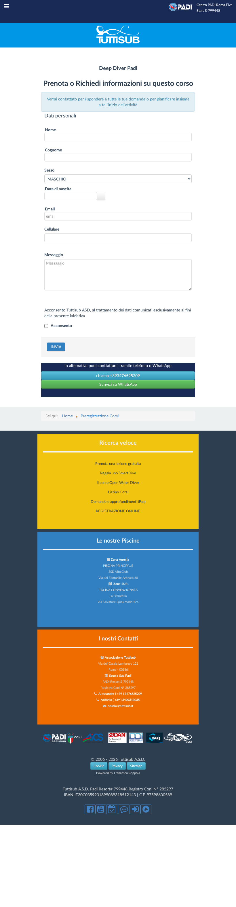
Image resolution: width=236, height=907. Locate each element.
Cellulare (51, 229)
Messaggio (53, 254)
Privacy (117, 766)
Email (50, 208)
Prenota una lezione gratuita (118, 463)
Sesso (49, 170)
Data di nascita (58, 188)
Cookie (99, 766)
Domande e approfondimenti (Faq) (118, 501)
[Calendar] (101, 196)
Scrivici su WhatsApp (118, 384)
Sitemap (136, 766)
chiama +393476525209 (118, 375)
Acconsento (61, 325)
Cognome (53, 149)
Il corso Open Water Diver (118, 482)
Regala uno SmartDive (118, 473)
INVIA (56, 346)
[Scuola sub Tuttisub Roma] (118, 41)
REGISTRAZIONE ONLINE (118, 511)
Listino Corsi (118, 492)
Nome (50, 129)
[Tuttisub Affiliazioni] (118, 743)
